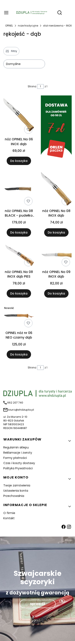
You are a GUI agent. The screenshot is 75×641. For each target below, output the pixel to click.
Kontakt (9, 518)
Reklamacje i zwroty (17, 453)
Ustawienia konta (15, 491)
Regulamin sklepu (16, 447)
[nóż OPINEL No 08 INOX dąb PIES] (18, 255)
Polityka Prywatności (18, 468)
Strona (32, 86)
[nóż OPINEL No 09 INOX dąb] (56, 255)
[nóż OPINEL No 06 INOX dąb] (18, 115)
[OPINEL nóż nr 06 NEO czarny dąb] (18, 316)
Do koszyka (19, 161)
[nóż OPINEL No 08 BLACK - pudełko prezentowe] (18, 189)
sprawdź (37, 603)
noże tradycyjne (28, 25)
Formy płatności (15, 458)
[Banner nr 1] (56, 130)
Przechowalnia (13, 496)
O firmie (9, 513)
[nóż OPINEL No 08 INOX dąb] (56, 189)
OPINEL (9, 25)
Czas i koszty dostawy (19, 463)
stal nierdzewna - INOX (57, 25)
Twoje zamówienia (16, 485)
